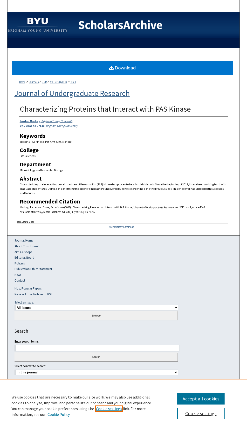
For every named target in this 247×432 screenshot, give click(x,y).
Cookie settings (109, 408)
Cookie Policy (59, 414)
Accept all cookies (201, 399)
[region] (123, 405)
